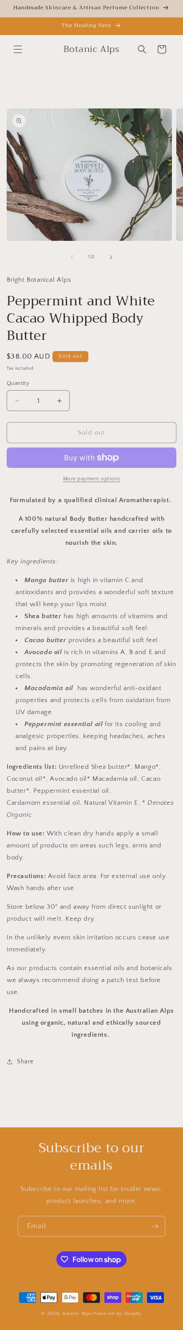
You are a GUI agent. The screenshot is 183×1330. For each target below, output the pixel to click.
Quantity (18, 383)
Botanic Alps (77, 1313)
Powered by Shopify (117, 1313)
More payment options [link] (91, 479)
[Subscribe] (155, 1226)
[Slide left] (72, 257)
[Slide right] (111, 257)
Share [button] (25, 1061)
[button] (18, 49)
